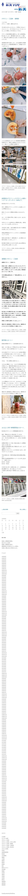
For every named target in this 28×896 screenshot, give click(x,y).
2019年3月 (4, 709)
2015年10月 (4, 780)
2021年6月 (4, 663)
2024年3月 (4, 606)
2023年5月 (4, 623)
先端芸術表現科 (5, 852)
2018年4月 (4, 728)
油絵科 (3, 874)
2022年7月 (4, 640)
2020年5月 (4, 685)
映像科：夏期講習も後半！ (7, 544)
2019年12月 (4, 694)
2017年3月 (4, 750)
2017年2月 (4, 752)
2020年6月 (4, 683)
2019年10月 (4, 697)
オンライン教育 (5, 838)
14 (16, 525)
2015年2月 (4, 793)
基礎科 (3, 857)
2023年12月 (4, 611)
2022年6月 (4, 642)
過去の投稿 (5, 509)
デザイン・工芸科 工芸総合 (8, 845)
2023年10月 (4, 615)
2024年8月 (4, 597)
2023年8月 (4, 618)
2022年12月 (4, 632)
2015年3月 (4, 792)
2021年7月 (4, 661)
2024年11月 (4, 592)
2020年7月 (4, 682)
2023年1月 (4, 630)
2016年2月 (4, 773)
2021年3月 (4, 668)
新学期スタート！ (7, 340)
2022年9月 (4, 637)
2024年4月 (4, 604)
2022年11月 (4, 633)
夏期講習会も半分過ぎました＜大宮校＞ (10, 546)
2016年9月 (4, 761)
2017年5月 (4, 747)
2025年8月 (4, 577)
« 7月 (3, 532)
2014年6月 (4, 807)
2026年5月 (4, 561)
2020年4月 (4, 687)
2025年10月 (4, 573)
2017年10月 (4, 738)
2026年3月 (4, 565)
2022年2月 (4, 649)
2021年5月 (4, 664)
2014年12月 (4, 797)
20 (12, 527)
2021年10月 (4, 656)
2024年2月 (4, 608)
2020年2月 (4, 690)
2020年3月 (4, 688)
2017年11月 (4, 737)
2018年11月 (4, 716)
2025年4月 (4, 584)
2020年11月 (4, 675)
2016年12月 (4, 756)
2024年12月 (4, 591)
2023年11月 (4, 613)
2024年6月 (4, 601)
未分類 (3, 872)
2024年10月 (4, 594)
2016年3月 (4, 771)
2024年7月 (4, 599)
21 (16, 527)
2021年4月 (4, 666)
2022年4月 (4, 646)
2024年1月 (4, 609)
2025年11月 (4, 572)
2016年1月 (4, 774)
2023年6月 (4, 621)
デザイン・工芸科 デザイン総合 (14, 186)
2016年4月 (4, 769)
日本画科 (3, 869)
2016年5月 (4, 768)
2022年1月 (4, 651)
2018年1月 (4, 733)
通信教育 (3, 884)
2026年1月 (4, 568)
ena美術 (3, 836)
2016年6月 (4, 766)
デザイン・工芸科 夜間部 (7, 843)
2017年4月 (4, 749)
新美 (3, 189)
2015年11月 (4, 778)
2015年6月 (4, 786)
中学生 (3, 850)
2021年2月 (4, 670)
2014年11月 (4, 798)
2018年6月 (4, 725)
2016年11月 (4, 757)
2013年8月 (4, 824)
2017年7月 (4, 743)
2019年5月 (4, 706)
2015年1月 (4, 795)
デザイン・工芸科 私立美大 (16, 187)
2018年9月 (4, 719)
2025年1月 (4, 589)
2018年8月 (4, 721)
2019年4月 (4, 707)
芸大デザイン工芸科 (6, 542)
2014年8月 (4, 804)
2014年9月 (4, 802)
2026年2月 (4, 566)
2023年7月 (4, 620)
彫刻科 (3, 862)
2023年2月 (4, 628)
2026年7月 (4, 558)
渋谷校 (3, 876)
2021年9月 (4, 658)
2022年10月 (4, 635)
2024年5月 (4, 603)
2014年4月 (4, 810)
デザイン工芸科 (5, 848)
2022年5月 (4, 644)
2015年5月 (4, 788)
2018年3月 (4, 730)
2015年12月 (4, 776)
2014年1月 (4, 816)
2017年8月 (4, 742)
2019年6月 (4, 704)
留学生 (3, 879)
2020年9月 (4, 678)
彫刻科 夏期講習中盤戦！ (7, 541)
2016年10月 (4, 759)
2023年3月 (4, 627)
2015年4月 (4, 790)
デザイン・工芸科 (10, 329)
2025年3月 (4, 585)
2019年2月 (4, 711)
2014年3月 (4, 812)
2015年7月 (4, 785)
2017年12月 (4, 735)
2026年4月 (4, 563)
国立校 (3, 853)
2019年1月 (4, 713)
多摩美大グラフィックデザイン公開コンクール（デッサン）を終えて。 (14, 199)
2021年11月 (4, 654)
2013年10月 (4, 821)
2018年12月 (4, 714)
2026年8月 (4, 556)
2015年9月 (4, 781)
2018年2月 (4, 731)
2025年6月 (4, 580)
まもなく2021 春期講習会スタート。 (13, 428)
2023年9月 (4, 616)
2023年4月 (4, 625)
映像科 (3, 871)
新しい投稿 (23, 509)
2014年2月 (4, 814)
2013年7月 (4, 826)
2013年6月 (4, 828)
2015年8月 (4, 783)
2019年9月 (4, 699)
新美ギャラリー (5, 867)
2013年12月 (4, 817)
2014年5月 (4, 809)
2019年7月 (4, 702)
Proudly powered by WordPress (8, 893)
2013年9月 (4, 823)
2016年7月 (4, 764)
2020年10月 (4, 676)
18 (5, 527)
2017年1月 (4, 754)
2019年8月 (4, 701)
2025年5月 (4, 582)
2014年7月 (4, 805)
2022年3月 (4, 647)
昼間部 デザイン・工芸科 (10, 259)
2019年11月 (4, 695)
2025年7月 (4, 578)
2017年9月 (4, 740)
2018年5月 (4, 726)
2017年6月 (4, 745)
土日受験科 (4, 855)
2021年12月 (4, 652)
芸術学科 (3, 883)
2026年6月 (4, 560)
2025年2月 (4, 587)
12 (9, 525)
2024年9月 (4, 596)
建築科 (3, 860)
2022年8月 (4, 639)
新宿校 (23, 187)
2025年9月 (4, 575)
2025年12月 (4, 570)
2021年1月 (4, 671)
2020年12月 (4, 673)
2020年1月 (4, 692)
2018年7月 (4, 723)
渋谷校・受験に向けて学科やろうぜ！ (10, 548)
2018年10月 (4, 718)
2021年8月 (4, 659)
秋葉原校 (3, 881)
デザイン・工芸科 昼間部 (10, 19)
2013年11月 (4, 819)
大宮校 (3, 859)
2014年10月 (4, 800)
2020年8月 (4, 680)
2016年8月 (4, 762)
